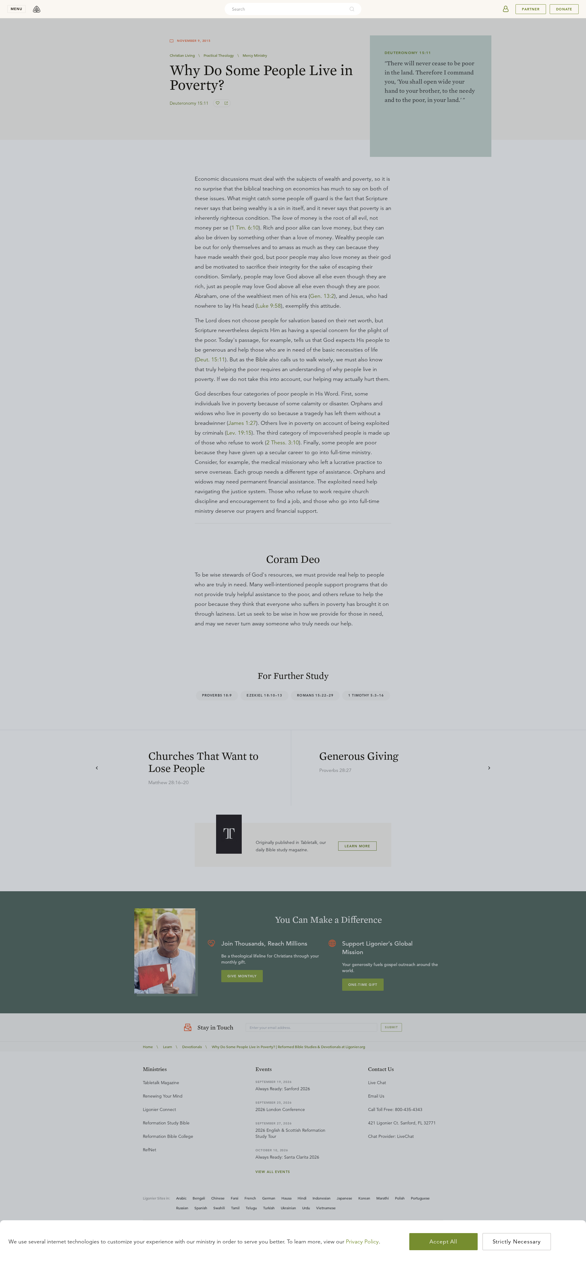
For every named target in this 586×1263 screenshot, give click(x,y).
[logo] (37, 9)
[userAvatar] (506, 9)
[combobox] (285, 9)
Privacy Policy (362, 1241)
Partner (531, 9)
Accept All (443, 1241)
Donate (564, 9)
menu (16, 9)
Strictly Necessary (517, 1241)
